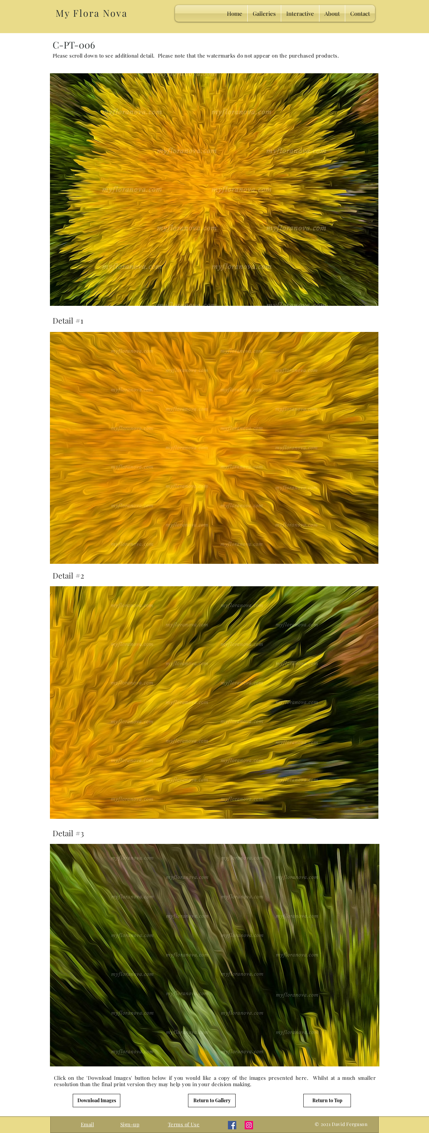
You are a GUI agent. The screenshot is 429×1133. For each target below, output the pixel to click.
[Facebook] (232, 1125)
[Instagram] (249, 1125)
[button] (129, 1124)
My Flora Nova (91, 13)
